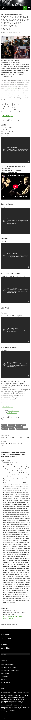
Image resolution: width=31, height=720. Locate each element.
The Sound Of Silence (22, 428)
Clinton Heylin (4, 699)
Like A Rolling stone (5, 705)
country (14, 699)
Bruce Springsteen (18, 697)
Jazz (9, 703)
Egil (11, 32)
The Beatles (17, 708)
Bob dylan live (5, 697)
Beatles (22, 692)
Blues (15, 695)
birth (6, 695)
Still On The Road (12, 413)
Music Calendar (11, 14)
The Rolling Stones (5, 711)
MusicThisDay (6, 648)
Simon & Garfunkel (10, 88)
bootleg (11, 697)
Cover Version (20, 699)
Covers (18, 424)
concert (9, 699)
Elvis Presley (18, 701)
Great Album (4, 703)
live (12, 705)
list (10, 705)
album (16, 692)
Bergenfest (26, 692)
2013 (10, 692)
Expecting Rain (4, 676)
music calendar (6, 707)
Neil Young (14, 707)
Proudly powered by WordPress (8, 718)
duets (23, 424)
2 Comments (16, 32)
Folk (22, 701)
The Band (12, 708)
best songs (3, 695)
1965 (2, 692)
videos (16, 711)
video (12, 711)
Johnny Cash (20, 703)
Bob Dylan (4, 14)
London (15, 705)
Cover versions (5, 701)
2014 (12, 692)
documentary (12, 701)
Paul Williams (4, 708)
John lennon (14, 703)
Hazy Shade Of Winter (7, 426)
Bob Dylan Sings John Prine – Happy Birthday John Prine (15, 436)
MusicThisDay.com (7, 116)
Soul (8, 708)
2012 (7, 692)
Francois (5, 608)
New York (20, 707)
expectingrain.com (13, 411)
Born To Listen (6, 638)
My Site (3, 8)
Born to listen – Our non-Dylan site (10, 670)
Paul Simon (19, 14)
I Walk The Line (18, 426)
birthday (4, 424)
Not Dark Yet (4, 679)
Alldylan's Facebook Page (7, 664)
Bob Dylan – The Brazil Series (8, 667)
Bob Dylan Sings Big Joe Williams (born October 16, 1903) (14, 443)
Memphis (19, 705)
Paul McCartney (26, 707)
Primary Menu (29, 8)
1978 (4, 692)
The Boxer (12, 428)
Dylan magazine (5, 673)
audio (19, 692)
